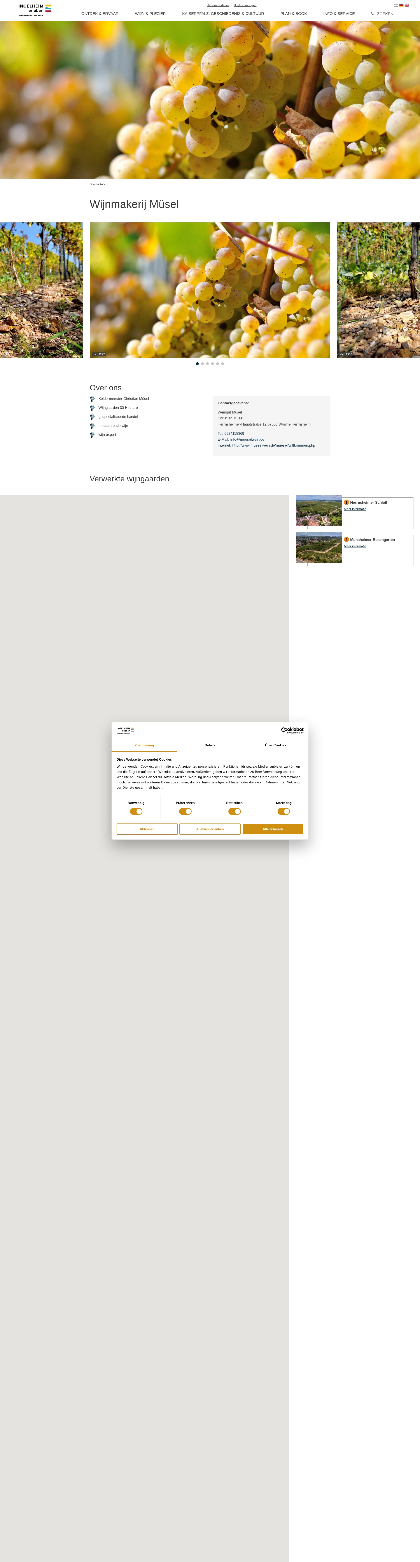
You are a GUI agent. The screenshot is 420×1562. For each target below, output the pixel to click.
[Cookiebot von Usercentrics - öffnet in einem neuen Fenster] (284, 730)
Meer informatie (354, 512)
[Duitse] (401, 5)
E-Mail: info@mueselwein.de (241, 439)
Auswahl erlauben (210, 829)
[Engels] (407, 5)
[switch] (185, 811)
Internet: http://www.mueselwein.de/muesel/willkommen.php (266, 445)
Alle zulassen (273, 829)
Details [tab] (210, 745)
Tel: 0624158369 (231, 433)
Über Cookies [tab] (275, 745)
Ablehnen (147, 829)
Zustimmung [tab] (144, 745)
